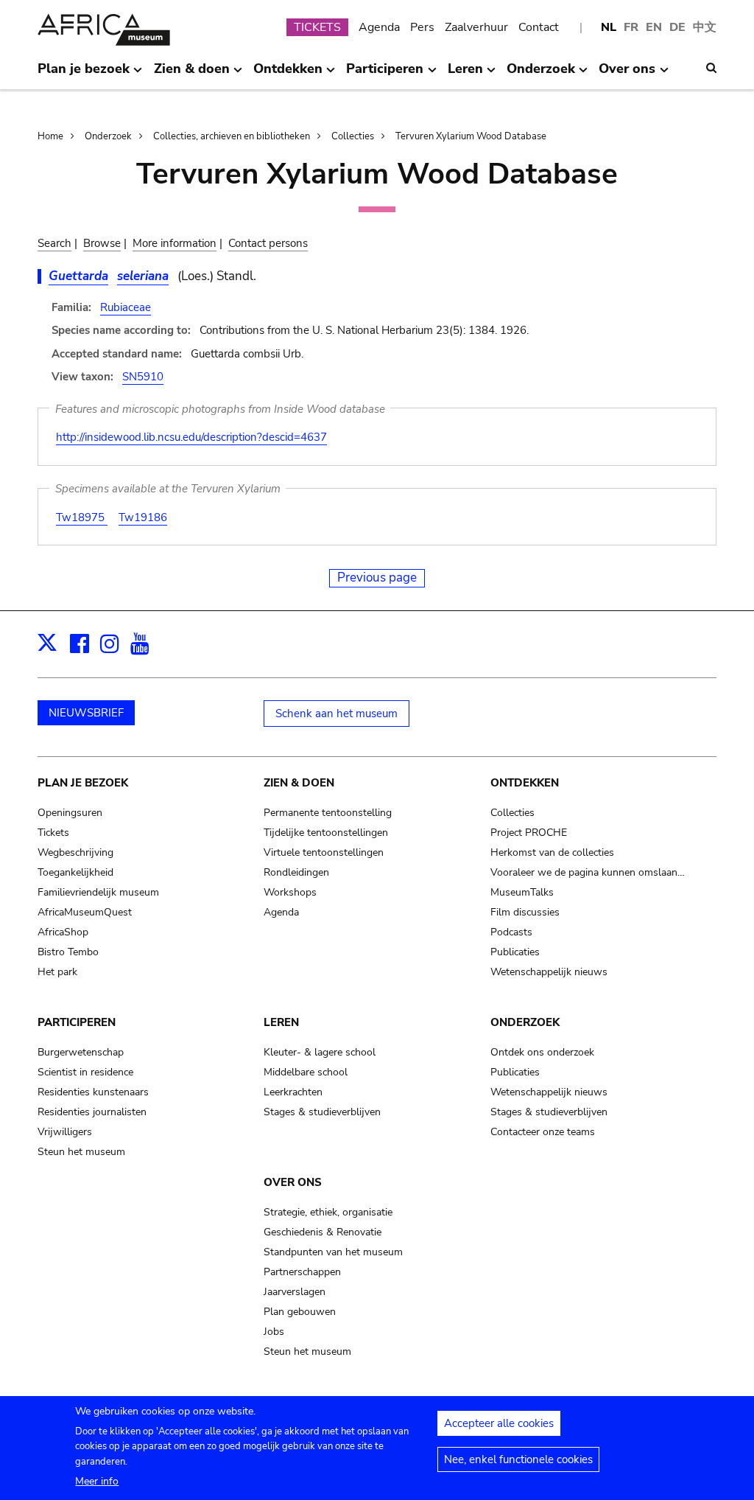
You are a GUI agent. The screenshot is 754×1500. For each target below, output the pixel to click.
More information (174, 243)
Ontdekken (524, 782)
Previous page (377, 577)
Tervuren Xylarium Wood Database (470, 136)
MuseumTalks (522, 892)
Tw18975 (82, 517)
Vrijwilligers (65, 1132)
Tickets (53, 833)
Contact (538, 27)
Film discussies (525, 912)
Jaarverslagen (294, 1292)
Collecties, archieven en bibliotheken (231, 136)
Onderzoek (108, 136)
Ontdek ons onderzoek (542, 1052)
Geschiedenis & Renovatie (322, 1232)
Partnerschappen (302, 1272)
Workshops (290, 892)
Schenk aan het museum (336, 713)
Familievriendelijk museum (98, 892)
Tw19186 (143, 517)
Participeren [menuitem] (384, 74)
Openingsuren (70, 813)
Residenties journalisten (92, 1112)
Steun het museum (81, 1152)
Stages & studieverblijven (322, 1112)
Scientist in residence (85, 1072)
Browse (102, 243)
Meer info (97, 1481)
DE (677, 27)
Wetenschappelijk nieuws (548, 972)
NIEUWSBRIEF (86, 712)
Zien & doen (299, 782)
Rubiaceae (125, 307)
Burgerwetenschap (81, 1052)
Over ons (293, 1182)
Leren (281, 1022)
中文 (704, 27)
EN (654, 27)
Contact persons (268, 243)
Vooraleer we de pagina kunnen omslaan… (587, 872)
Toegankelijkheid (75, 872)
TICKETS (317, 27)
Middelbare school (306, 1072)
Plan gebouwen (300, 1312)
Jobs (274, 1332)
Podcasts (511, 932)
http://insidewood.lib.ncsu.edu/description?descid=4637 (191, 437)
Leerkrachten (293, 1092)
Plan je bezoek (83, 782)
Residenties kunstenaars (93, 1092)
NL (608, 27)
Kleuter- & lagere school (320, 1052)
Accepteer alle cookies (499, 1423)
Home (50, 136)
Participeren (77, 1022)
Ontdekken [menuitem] (288, 74)
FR (631, 27)
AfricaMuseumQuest (85, 912)
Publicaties (515, 952)
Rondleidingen (296, 872)
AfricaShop (63, 932)
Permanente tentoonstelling (328, 813)
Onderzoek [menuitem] (541, 74)
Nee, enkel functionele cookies (518, 1459)
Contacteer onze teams (542, 1132)
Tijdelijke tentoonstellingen (326, 833)
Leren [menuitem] (465, 74)
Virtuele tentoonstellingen (324, 852)
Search (54, 243)
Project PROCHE (528, 833)
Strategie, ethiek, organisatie (328, 1212)
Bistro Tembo (68, 952)
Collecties (352, 136)
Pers (422, 27)
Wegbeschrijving (75, 852)
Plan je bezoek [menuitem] (84, 74)
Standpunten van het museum (333, 1252)
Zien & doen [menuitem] (192, 74)
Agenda (379, 27)
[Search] (711, 67)
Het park (57, 972)
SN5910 (142, 376)
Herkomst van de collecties (552, 852)
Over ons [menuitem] (627, 74)
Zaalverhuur (476, 27)
